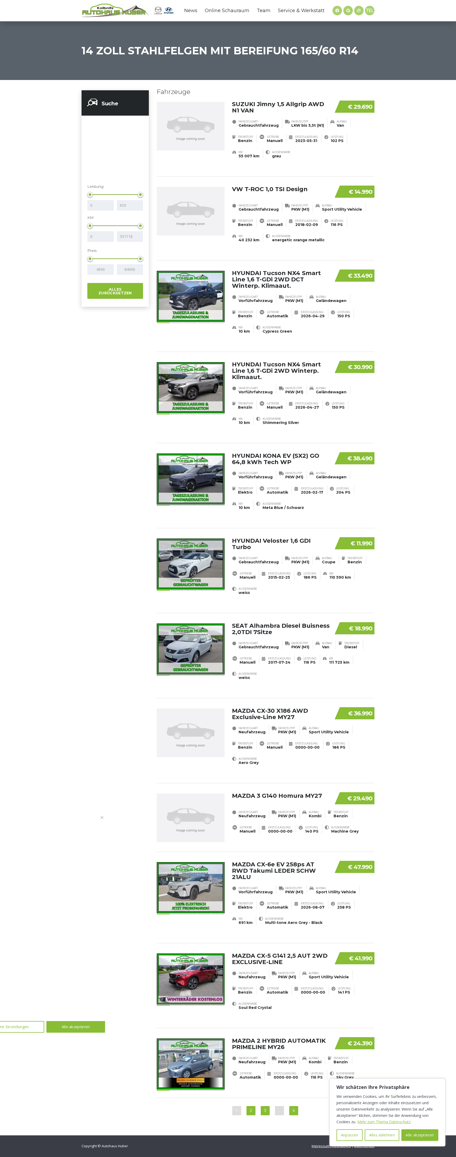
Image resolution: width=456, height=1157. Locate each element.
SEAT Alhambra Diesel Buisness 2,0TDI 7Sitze (281, 629)
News (190, 10)
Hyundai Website (168, 10)
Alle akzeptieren (420, 1134)
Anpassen (349, 1134)
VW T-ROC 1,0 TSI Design (270, 189)
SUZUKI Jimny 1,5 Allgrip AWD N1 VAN (278, 107)
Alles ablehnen (382, 1134)
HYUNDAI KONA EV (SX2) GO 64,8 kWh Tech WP (275, 459)
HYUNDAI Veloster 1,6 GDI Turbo (271, 544)
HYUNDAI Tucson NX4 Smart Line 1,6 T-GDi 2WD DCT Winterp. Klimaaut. (276, 279)
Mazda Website (158, 10)
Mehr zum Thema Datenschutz (384, 1121)
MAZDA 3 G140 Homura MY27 (277, 795)
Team (263, 10)
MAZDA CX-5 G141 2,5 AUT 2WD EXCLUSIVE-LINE (279, 959)
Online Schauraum (227, 10)
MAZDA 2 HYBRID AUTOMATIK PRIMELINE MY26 (279, 1044)
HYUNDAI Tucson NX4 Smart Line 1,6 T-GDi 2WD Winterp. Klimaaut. (276, 371)
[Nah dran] (102, 817)
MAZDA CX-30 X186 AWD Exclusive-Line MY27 (270, 714)
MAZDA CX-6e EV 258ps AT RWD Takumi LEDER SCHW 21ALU (274, 871)
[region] (387, 1112)
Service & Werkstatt (301, 10)
